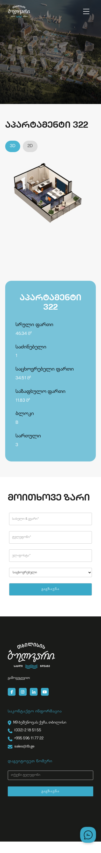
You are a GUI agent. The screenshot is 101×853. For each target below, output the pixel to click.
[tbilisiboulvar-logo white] (31, 656)
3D (13, 146)
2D (30, 146)
